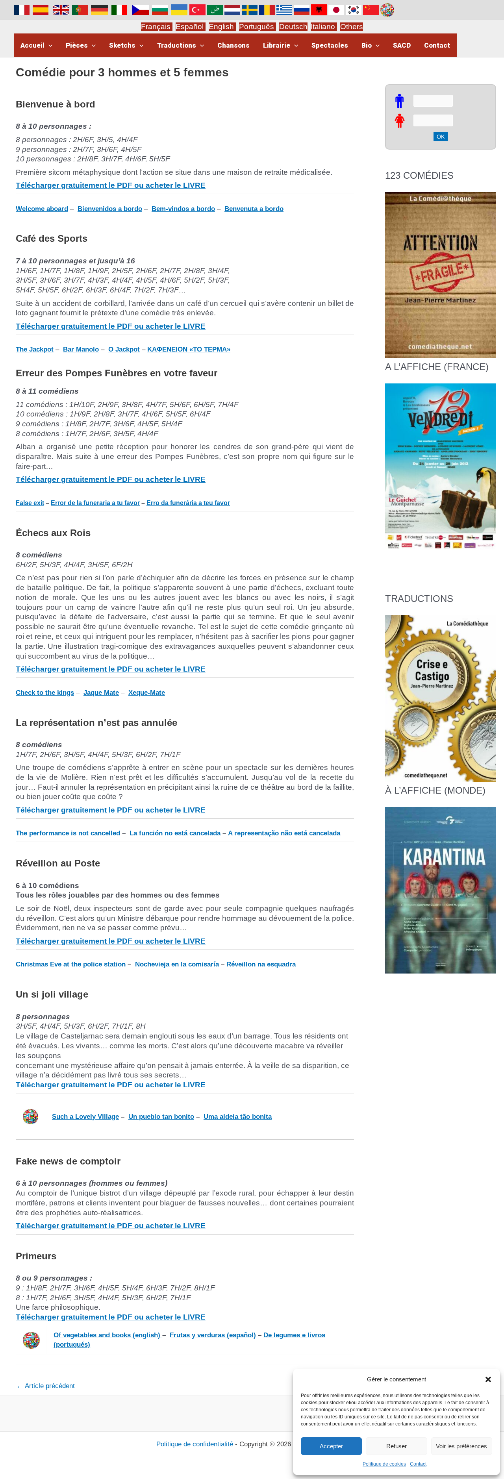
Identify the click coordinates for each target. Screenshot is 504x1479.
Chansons (233, 45)
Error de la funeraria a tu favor (95, 503)
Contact (418, 1464)
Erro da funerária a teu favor (188, 503)
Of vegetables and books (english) (108, 1335)
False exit (30, 503)
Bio (366, 45)
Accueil (32, 45)
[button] (488, 1379)
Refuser (396, 1446)
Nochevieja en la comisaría (177, 964)
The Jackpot (35, 349)
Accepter (331, 1446)
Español (191, 26)
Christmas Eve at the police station (71, 964)
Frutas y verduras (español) (213, 1335)
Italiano (323, 26)
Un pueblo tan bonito (161, 1116)
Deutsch (293, 26)
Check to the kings (45, 692)
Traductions (176, 45)
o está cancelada (314, 833)
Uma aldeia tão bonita (238, 1116)
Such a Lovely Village (85, 1116)
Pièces (77, 45)
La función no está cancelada (175, 833)
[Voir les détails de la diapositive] (440, 466)
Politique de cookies (384, 1464)
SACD (402, 45)
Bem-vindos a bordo (183, 209)
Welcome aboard (42, 209)
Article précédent (46, 1386)
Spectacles (329, 45)
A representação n (256, 833)
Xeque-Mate (146, 692)
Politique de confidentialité (194, 1444)
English (222, 26)
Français (156, 26)
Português (257, 26)
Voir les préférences (461, 1446)
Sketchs (122, 45)
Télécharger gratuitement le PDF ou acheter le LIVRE (111, 185)
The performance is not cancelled (68, 833)
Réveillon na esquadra (261, 964)
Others (351, 26)
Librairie (276, 45)
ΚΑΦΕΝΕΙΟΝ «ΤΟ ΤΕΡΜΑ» (188, 349)
